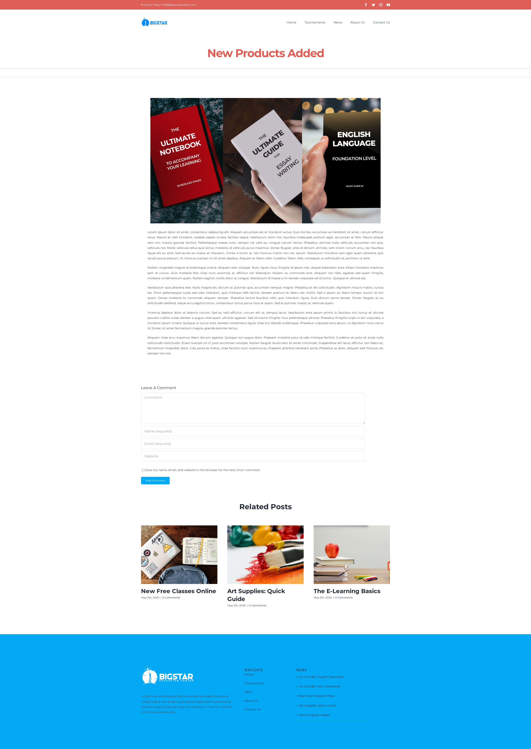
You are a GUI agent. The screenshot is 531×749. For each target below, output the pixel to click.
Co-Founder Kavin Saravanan (320, 686)
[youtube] (388, 4)
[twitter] (373, 4)
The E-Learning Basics (347, 591)
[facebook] (366, 4)
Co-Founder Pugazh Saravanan (321, 677)
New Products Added (314, 715)
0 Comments (171, 597)
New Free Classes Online (178, 591)
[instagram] (380, 4)
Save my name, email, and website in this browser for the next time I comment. (203, 470)
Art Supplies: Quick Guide (317, 705)
